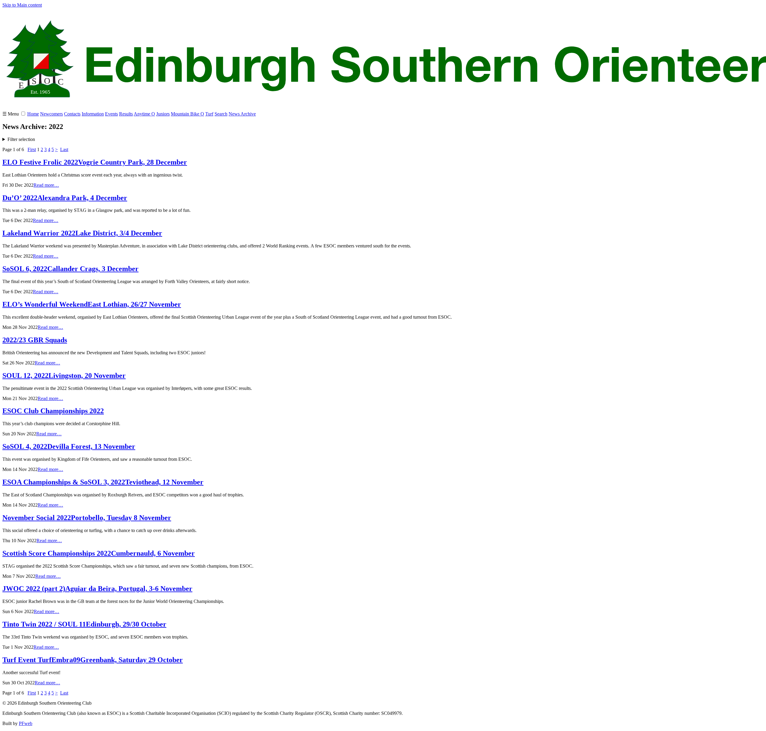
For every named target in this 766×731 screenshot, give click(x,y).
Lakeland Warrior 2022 (82, 233)
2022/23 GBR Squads (34, 340)
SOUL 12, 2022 (64, 375)
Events (111, 113)
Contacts (72, 113)
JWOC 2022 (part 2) (97, 588)
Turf (209, 113)
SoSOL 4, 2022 (68, 446)
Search (221, 113)
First (32, 149)
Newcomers (51, 113)
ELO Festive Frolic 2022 (94, 162)
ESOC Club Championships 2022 (53, 411)
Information (93, 113)
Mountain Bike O (187, 113)
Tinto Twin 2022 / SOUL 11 (84, 624)
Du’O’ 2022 (64, 198)
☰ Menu (11, 113)
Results (126, 113)
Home (33, 113)
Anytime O (144, 113)
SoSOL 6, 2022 (70, 269)
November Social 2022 (86, 518)
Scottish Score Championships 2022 (98, 553)
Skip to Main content (22, 4)
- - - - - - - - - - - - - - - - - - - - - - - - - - (128, 139)
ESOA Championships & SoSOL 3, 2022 (102, 482)
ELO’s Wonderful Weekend (91, 304)
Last (64, 149)
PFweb (25, 723)
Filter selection (21, 139)
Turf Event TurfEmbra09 (92, 660)
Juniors (163, 113)
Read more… (46, 185)
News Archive (242, 113)
